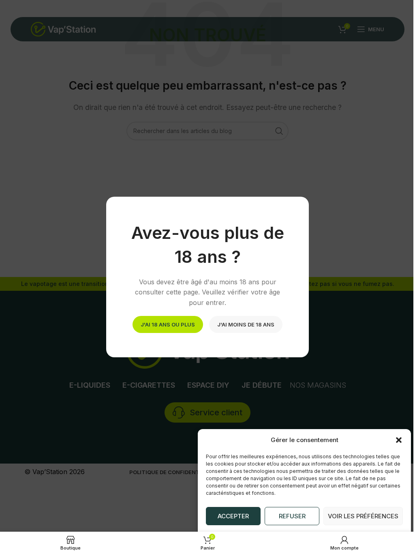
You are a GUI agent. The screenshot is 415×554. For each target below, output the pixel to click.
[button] (399, 440)
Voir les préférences (363, 516)
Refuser (292, 516)
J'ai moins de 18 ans (245, 324)
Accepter (233, 516)
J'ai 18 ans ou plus (168, 324)
